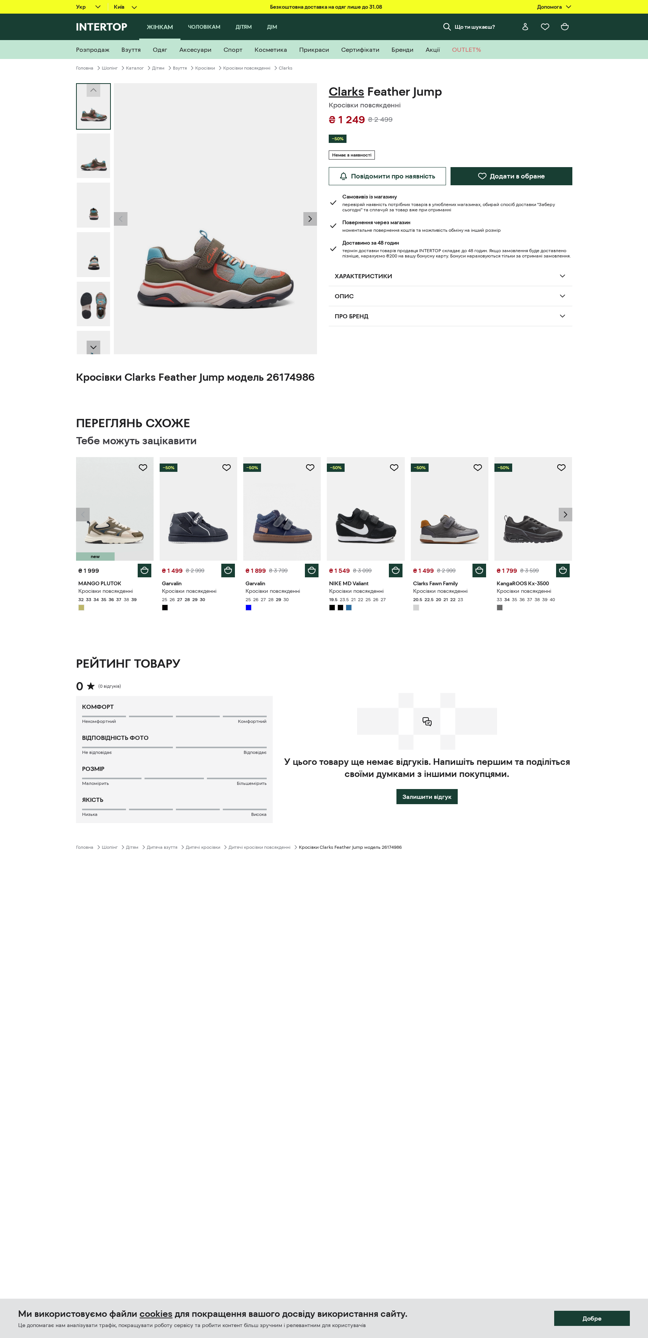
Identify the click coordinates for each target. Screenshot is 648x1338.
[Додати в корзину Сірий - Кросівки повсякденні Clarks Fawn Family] (479, 570)
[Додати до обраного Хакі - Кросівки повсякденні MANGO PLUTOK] (143, 467)
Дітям (158, 68)
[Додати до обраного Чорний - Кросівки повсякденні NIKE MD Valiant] (394, 467)
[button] (120, 219)
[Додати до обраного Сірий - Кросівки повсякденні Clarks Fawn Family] (477, 467)
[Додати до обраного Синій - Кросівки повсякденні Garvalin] (310, 467)
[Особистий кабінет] (525, 26)
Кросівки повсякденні (246, 68)
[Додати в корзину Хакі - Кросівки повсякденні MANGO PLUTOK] (144, 570)
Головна (84, 68)
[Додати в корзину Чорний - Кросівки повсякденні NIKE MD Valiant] (395, 570)
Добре (592, 1318)
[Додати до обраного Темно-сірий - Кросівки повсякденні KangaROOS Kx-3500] (561, 467)
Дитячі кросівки (203, 847)
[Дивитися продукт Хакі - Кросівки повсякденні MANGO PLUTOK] (115, 509)
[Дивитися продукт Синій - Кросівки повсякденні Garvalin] (282, 509)
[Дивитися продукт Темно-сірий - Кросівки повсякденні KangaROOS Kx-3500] (533, 509)
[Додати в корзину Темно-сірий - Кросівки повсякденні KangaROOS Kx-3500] (563, 570)
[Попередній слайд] (120, 219)
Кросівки (205, 68)
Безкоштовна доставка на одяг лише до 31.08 (326, 6)
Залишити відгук (427, 797)
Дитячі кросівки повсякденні (259, 847)
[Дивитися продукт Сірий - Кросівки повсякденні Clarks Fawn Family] (449, 509)
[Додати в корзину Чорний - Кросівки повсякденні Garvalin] (228, 570)
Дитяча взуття (162, 847)
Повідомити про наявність (393, 176)
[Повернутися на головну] (101, 27)
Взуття (180, 68)
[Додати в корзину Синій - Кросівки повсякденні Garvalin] (312, 570)
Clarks (285, 68)
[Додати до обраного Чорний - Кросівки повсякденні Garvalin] (226, 467)
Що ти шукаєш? (475, 26)
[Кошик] (564, 26)
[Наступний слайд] (93, 347)
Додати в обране (517, 176)
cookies (156, 1313)
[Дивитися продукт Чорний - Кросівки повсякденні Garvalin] (198, 509)
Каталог (135, 68)
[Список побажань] (545, 26)
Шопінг (110, 68)
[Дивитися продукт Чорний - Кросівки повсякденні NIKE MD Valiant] (365, 509)
